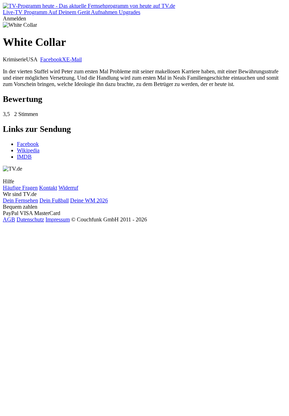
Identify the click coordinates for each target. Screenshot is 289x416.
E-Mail (74, 59)
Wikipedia (28, 150)
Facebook (51, 59)
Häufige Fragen (20, 188)
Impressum (57, 219)
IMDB (24, 157)
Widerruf (68, 188)
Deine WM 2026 (89, 200)
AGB (9, 219)
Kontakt (48, 188)
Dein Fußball (54, 200)
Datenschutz (30, 219)
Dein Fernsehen (20, 200)
